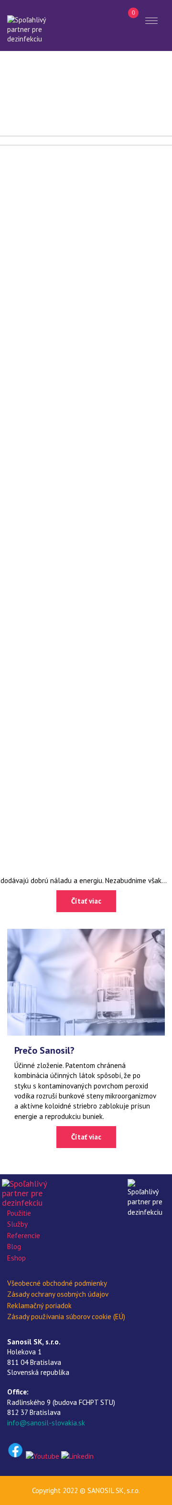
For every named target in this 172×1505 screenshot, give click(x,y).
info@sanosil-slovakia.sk (46, 1422)
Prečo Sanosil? (44, 1050)
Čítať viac (86, 900)
